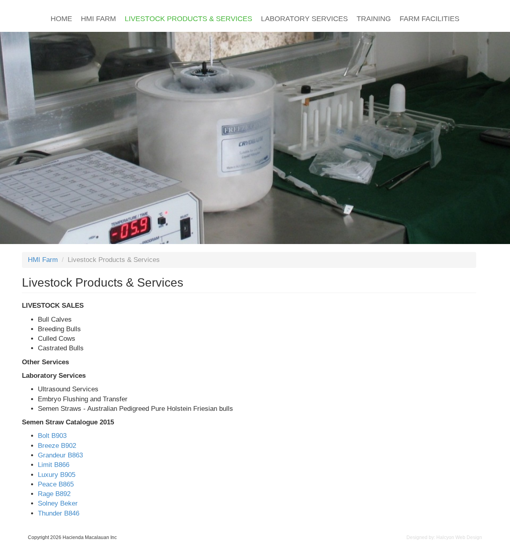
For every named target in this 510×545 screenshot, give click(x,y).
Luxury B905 (56, 475)
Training (374, 18)
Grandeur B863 (60, 455)
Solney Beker (58, 503)
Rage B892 (54, 494)
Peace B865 (56, 484)
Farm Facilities (429, 18)
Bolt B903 (52, 436)
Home (61, 18)
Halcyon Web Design (459, 537)
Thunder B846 (58, 513)
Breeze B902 (57, 445)
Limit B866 (53, 465)
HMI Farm (98, 18)
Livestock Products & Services (188, 18)
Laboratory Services (304, 18)
